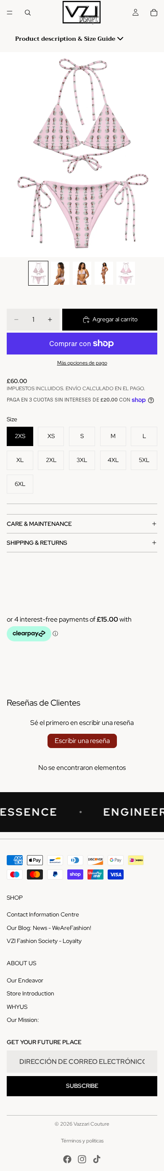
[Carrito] (154, 12)
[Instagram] (82, 1159)
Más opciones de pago (82, 363)
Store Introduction (30, 993)
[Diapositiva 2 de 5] (60, 273)
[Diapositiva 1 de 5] (38, 273)
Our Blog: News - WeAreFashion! (49, 928)
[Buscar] (28, 12)
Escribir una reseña (82, 740)
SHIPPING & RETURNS (37, 542)
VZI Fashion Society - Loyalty (44, 941)
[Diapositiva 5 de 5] (125, 273)
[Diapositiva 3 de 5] (82, 273)
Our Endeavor (25, 980)
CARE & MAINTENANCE (39, 524)
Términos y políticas (82, 1140)
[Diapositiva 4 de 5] (104, 273)
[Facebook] (67, 1159)
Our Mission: (23, 1020)
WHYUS (17, 1007)
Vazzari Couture (91, 1124)
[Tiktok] (97, 1159)
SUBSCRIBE (82, 1086)
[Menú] (9, 12)
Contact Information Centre (43, 914)
